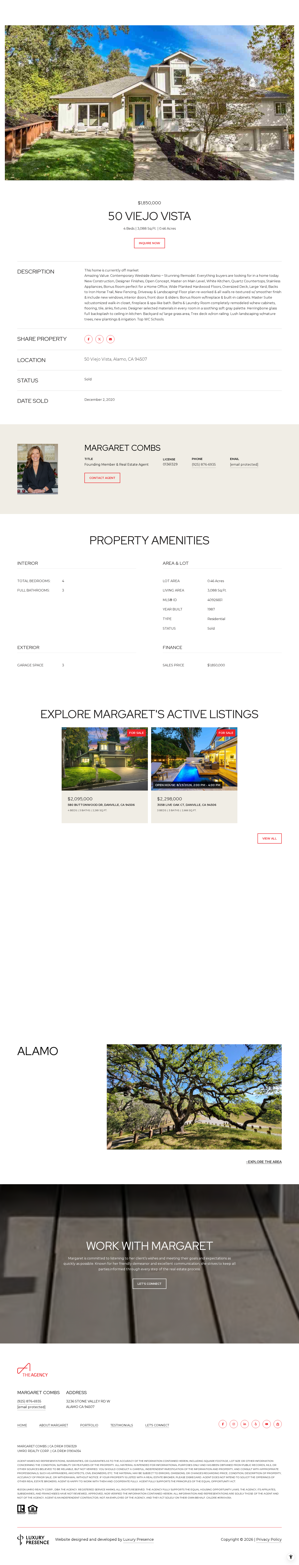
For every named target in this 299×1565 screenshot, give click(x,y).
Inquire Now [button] (149, 243)
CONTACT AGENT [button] (102, 478)
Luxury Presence (138, 1539)
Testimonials (121, 1425)
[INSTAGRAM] (234, 1424)
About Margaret (53, 1425)
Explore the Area (265, 1162)
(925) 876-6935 (204, 464)
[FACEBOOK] (223, 1424)
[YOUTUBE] (267, 1424)
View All (269, 838)
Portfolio (89, 1425)
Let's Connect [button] (149, 1284)
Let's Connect (157, 1425)
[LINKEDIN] (245, 1424)
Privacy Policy (269, 1539)
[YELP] (256, 1424)
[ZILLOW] (278, 1424)
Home (22, 1425)
